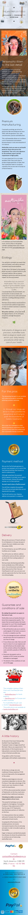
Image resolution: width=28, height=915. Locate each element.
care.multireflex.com (18, 247)
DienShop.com (10, 698)
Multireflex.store (10, 694)
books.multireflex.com (10, 709)
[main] (14, 14)
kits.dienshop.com (15, 705)
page (11, 663)
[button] (1, 2)
